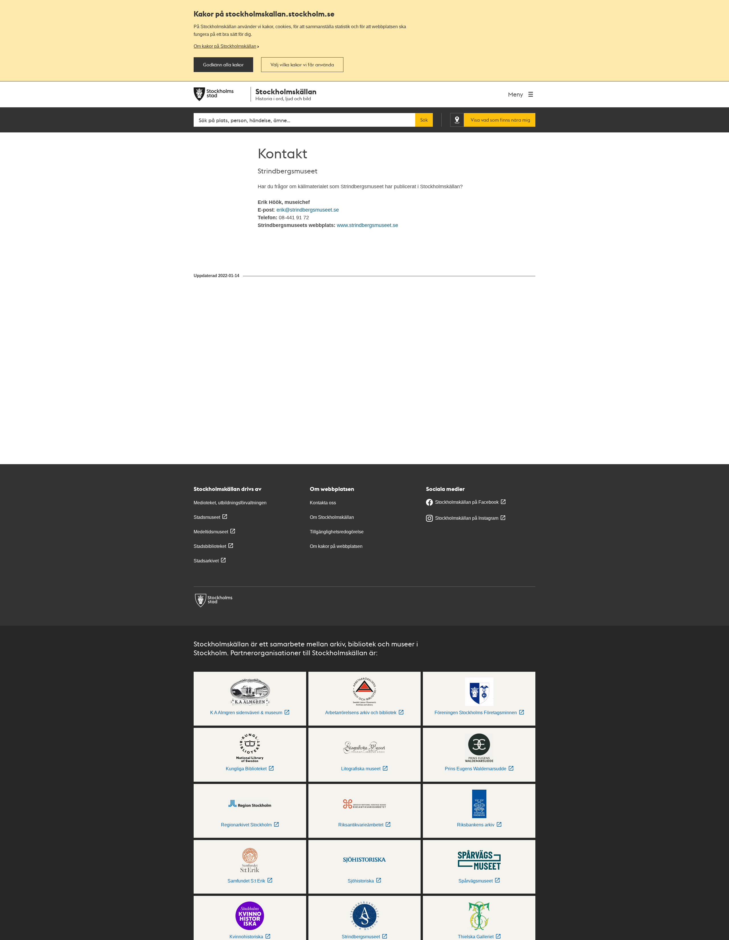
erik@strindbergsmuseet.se (308, 210)
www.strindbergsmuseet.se (367, 225)
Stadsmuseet (207, 517)
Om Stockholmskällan (332, 517)
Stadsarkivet (206, 560)
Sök (424, 120)
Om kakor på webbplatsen (336, 546)
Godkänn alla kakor (223, 64)
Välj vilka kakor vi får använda (302, 64)
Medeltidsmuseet (211, 531)
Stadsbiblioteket (210, 546)
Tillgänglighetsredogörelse (337, 531)
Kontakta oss (323, 502)
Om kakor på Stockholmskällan (225, 46)
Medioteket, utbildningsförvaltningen (230, 502)
